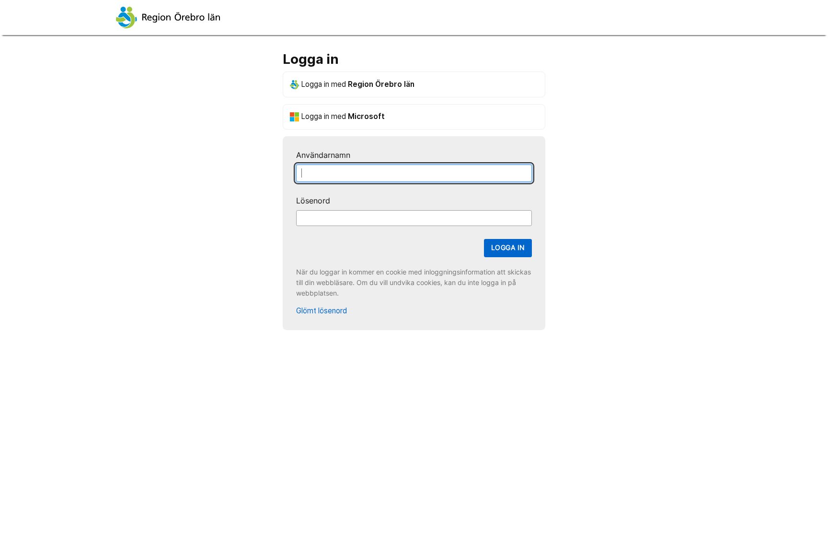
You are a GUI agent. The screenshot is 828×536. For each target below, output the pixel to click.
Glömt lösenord (321, 310)
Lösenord (313, 200)
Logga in (508, 247)
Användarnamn (323, 155)
